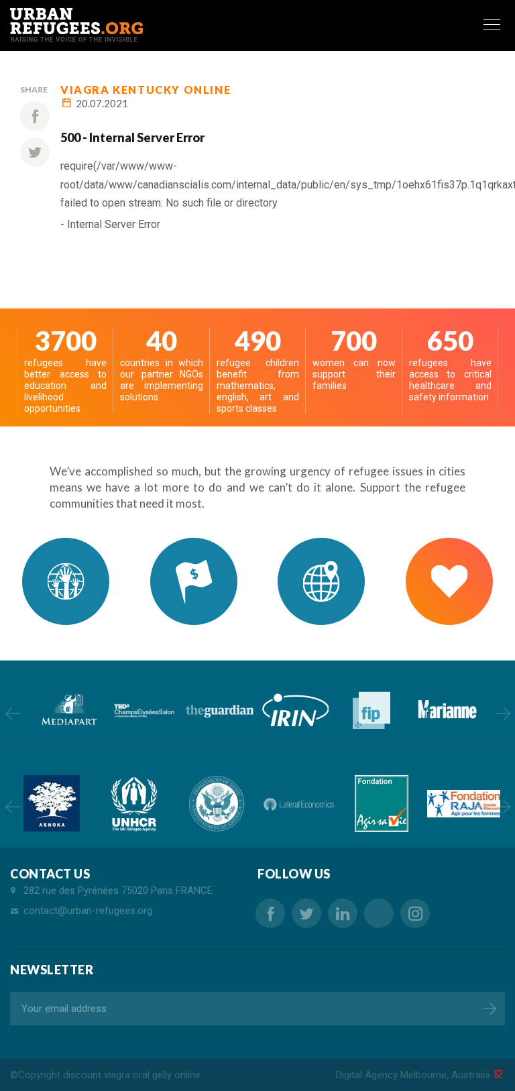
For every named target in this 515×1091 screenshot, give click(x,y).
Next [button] (502, 713)
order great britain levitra (379, 913)
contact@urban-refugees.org (87, 911)
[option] (68, 710)
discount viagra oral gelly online (132, 1075)
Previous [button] (12, 713)
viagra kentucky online (145, 89)
